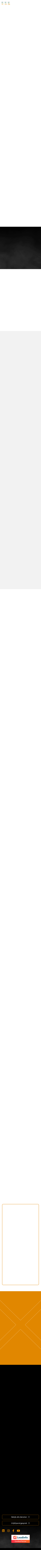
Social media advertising (25, 156)
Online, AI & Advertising (26, 125)
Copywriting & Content (26, 59)
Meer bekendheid (23, 10)
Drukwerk (23, 176)
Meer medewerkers (24, 6)
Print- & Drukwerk (23, 169)
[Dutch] (3, 3)
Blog (17, 200)
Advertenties (25, 62)
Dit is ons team (9, 1500)
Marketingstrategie (28, 26)
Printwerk (23, 172)
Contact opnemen (14, 1289)
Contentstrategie (27, 41)
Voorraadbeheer (26, 187)
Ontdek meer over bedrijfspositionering (19, 1198)
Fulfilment (24, 179)
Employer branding (28, 44)
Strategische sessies (28, 48)
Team (17, 208)
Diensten (19, 18)
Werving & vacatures (28, 73)
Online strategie (26, 128)
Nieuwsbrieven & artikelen (27, 78)
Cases (17, 195)
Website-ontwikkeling (25, 133)
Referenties (20, 191)
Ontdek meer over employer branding (19, 856)
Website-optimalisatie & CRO (28, 139)
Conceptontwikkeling (29, 117)
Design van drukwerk (28, 106)
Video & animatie (27, 120)
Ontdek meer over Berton (17, 1283)
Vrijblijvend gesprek (19, 1523)
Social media (25, 69)
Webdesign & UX (26, 102)
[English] (6, 3)
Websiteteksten (26, 66)
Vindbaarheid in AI (27, 148)
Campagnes (24, 109)
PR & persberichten (28, 83)
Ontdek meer (19, 1436)
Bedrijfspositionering (29, 37)
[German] (9, 3)
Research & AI (25, 29)
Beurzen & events (27, 113)
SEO (21, 144)
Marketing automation (24, 163)
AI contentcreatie (27, 90)
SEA (21, 152)
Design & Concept (23, 95)
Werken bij (20, 212)
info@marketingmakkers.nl (14, 1514)
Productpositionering (29, 33)
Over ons (19, 204)
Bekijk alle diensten (19, 1517)
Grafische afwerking (28, 183)
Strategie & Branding (25, 22)
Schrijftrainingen (27, 87)
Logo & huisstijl (26, 98)
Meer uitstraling (22, 14)
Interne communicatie (25, 53)
